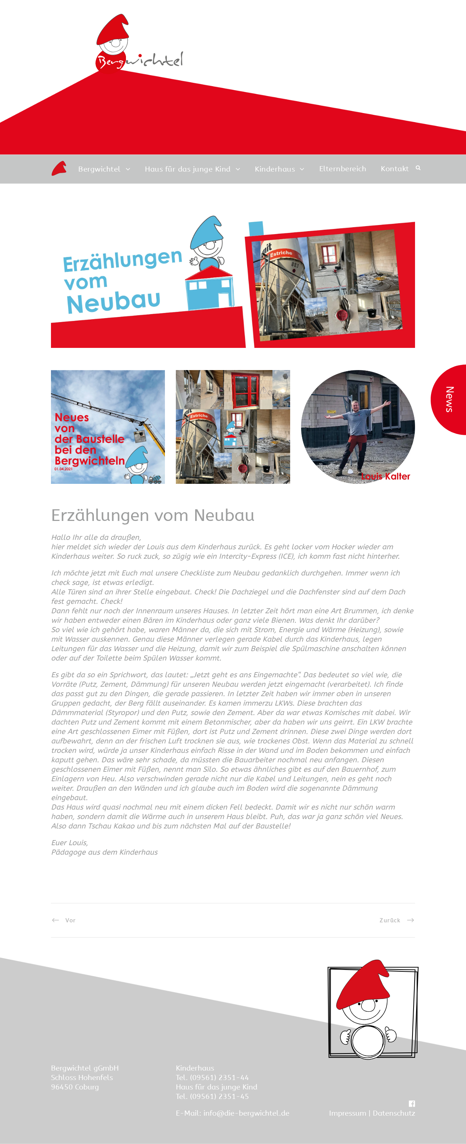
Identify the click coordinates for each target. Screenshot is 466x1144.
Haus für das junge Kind (188, 169)
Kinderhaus (275, 169)
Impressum (347, 1113)
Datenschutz (394, 1113)
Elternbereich (343, 169)
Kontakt (395, 169)
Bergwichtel (99, 169)
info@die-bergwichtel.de (246, 1113)
